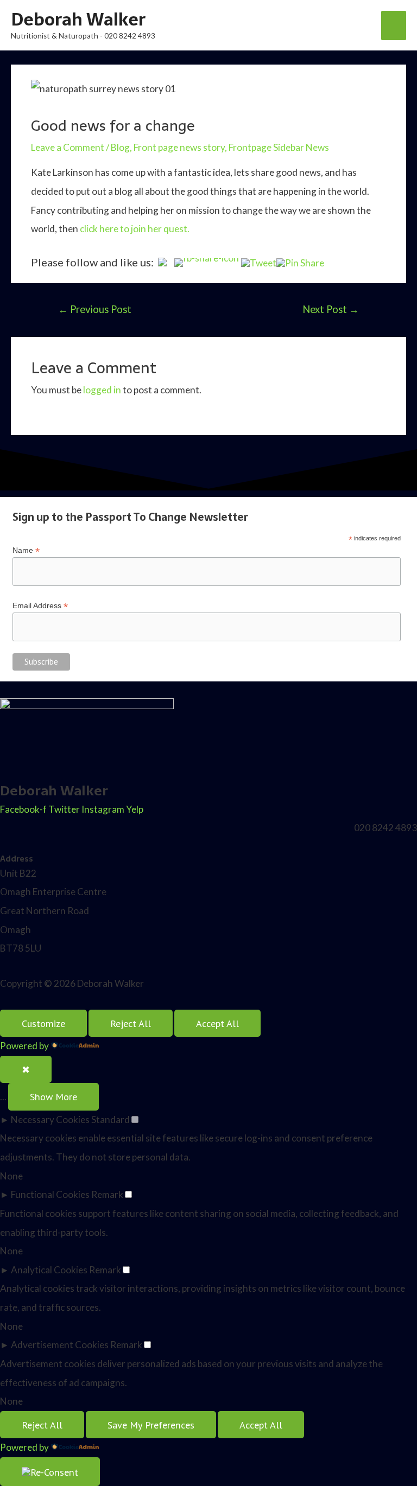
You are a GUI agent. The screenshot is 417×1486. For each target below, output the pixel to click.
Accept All (217, 1023)
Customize (43, 1023)
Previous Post (94, 309)
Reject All (130, 1023)
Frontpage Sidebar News (279, 147)
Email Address (40, 606)
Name (26, 550)
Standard (110, 1119)
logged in (102, 390)
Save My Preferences (151, 1424)
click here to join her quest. (135, 228)
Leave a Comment (67, 147)
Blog (120, 147)
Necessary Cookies (50, 1119)
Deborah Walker (78, 19)
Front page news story (179, 147)
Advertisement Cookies (60, 1344)
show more (53, 1096)
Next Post (330, 309)
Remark (107, 1194)
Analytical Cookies (49, 1269)
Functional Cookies (50, 1194)
